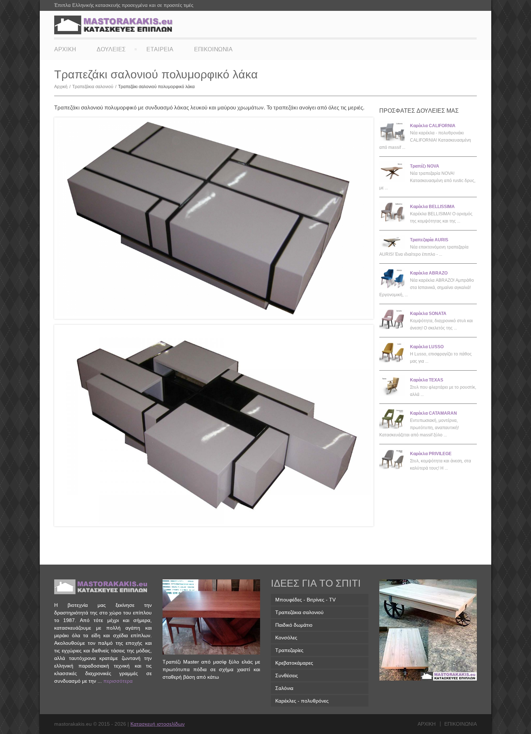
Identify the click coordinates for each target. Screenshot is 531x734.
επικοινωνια (460, 724)
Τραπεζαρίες (289, 650)
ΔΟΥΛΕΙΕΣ (111, 49)
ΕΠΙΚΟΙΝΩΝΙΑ (213, 49)
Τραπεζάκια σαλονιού (94, 86)
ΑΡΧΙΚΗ (65, 49)
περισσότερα (118, 681)
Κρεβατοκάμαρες (294, 663)
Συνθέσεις (286, 675)
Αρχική (62, 86)
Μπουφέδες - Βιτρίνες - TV (305, 600)
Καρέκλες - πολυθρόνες (302, 701)
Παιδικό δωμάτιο (293, 625)
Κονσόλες (286, 637)
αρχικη (427, 724)
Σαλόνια (284, 688)
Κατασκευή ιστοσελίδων (157, 724)
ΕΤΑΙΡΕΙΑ (159, 49)
